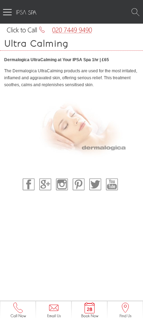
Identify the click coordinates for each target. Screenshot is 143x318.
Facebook (29, 184)
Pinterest (79, 184)
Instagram (62, 184)
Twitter (95, 184)
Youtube (112, 184)
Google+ (45, 184)
